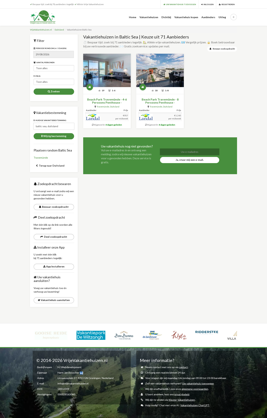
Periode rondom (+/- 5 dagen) (50, 48)
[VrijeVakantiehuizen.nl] (50, 17)
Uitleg (222, 17)
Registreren (228, 4)
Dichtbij (166, 17)
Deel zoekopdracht (55, 236)
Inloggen (208, 4)
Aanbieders (208, 17)
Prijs (38, 76)
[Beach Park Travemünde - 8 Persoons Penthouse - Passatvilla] (160, 70)
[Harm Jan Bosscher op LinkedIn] (81, 372)
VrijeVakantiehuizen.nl (41, 29)
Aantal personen (45, 62)
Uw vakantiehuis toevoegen (198, 383)
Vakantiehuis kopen (186, 17)
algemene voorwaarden (195, 388)
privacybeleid (181, 394)
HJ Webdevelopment (70, 367)
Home (132, 17)
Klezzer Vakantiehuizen (182, 399)
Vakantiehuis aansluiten (55, 300)
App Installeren (55, 266)
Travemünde (41, 157)
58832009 (63, 388)
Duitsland (59, 29)
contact (183, 367)
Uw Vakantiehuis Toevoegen (180, 4)
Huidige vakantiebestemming (50, 120)
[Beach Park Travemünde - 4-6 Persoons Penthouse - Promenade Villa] (107, 70)
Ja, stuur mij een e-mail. (190, 159)
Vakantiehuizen (148, 17)
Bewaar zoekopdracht (55, 206)
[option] (51, 335)
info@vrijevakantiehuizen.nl (73, 383)
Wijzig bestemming (54, 136)
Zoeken (55, 91)
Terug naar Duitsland (51, 165)
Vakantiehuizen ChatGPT (194, 405)
